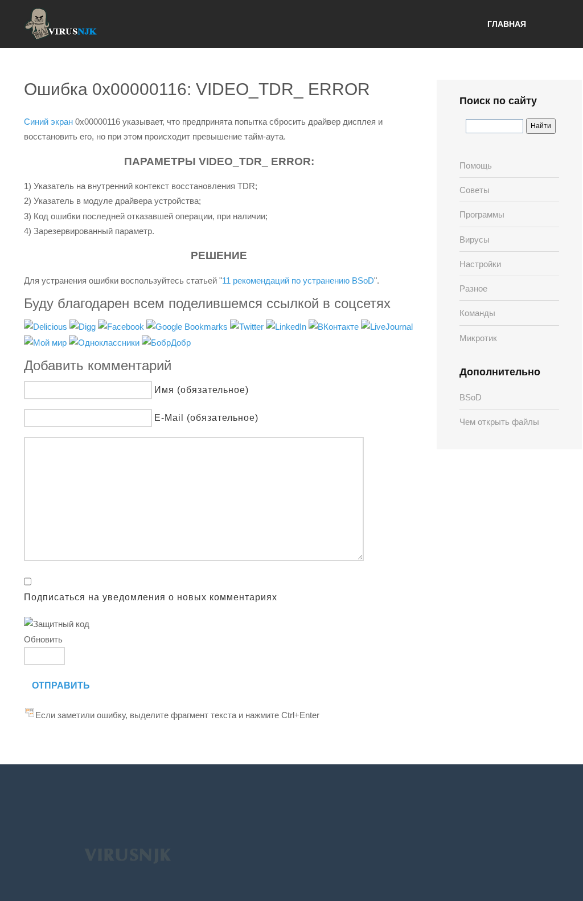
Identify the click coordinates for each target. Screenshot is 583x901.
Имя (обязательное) (201, 390)
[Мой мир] (46, 342)
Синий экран (48, 121)
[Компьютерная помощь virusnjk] (61, 24)
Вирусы (474, 239)
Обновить (43, 639)
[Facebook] (122, 326)
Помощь (475, 165)
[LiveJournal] (387, 326)
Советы (474, 190)
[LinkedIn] (287, 326)
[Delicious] (46, 326)
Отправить (61, 685)
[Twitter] (248, 326)
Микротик (478, 338)
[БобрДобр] (166, 342)
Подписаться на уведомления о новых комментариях (150, 597)
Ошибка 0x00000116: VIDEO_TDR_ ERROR (197, 89)
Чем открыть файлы (499, 422)
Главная (506, 23)
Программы (481, 214)
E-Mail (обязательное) (206, 418)
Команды (477, 313)
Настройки (480, 264)
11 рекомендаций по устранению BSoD (298, 280)
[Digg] (83, 326)
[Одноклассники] (105, 342)
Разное (473, 288)
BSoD (470, 397)
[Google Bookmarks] (188, 326)
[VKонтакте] (335, 326)
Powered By (127, 855)
